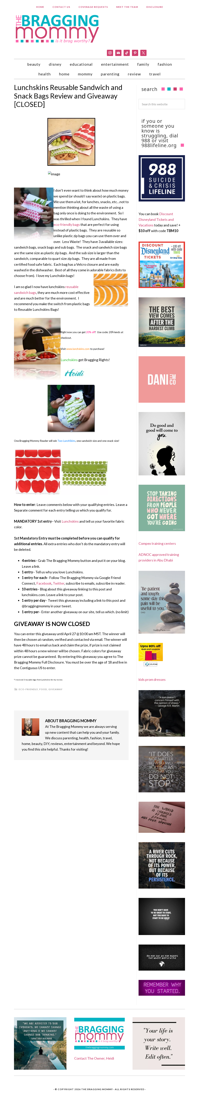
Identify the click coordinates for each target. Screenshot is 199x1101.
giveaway (55, 689)
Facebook (43, 583)
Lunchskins (70, 521)
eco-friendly (28, 689)
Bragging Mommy (57, 28)
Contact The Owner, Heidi (94, 1058)
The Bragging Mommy (97, 1089)
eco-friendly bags (66, 224)
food (43, 689)
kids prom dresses (152, 679)
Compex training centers (157, 543)
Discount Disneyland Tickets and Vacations (156, 219)
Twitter (58, 583)
